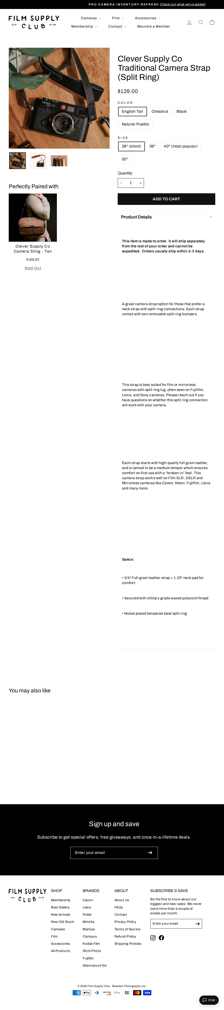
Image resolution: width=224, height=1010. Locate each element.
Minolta (88, 922)
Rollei (87, 914)
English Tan (132, 111)
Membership (82, 26)
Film (116, 18)
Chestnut (160, 111)
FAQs (118, 907)
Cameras (89, 18)
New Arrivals (60, 914)
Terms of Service (127, 929)
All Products (60, 951)
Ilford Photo (92, 951)
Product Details (136, 217)
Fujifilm (88, 958)
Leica (87, 907)
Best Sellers (60, 907)
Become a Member (153, 26)
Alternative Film (95, 965)
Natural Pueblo (135, 124)
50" (125, 159)
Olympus (90, 936)
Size (123, 137)
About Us (121, 900)
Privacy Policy (125, 922)
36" (152, 146)
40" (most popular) (181, 146)
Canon (88, 900)
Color (125, 102)
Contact (115, 26)
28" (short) (131, 146)
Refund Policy (125, 936)
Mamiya (89, 929)
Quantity (125, 173)
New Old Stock (62, 922)
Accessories (146, 18)
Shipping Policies (128, 943)
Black (182, 111)
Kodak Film (91, 943)
